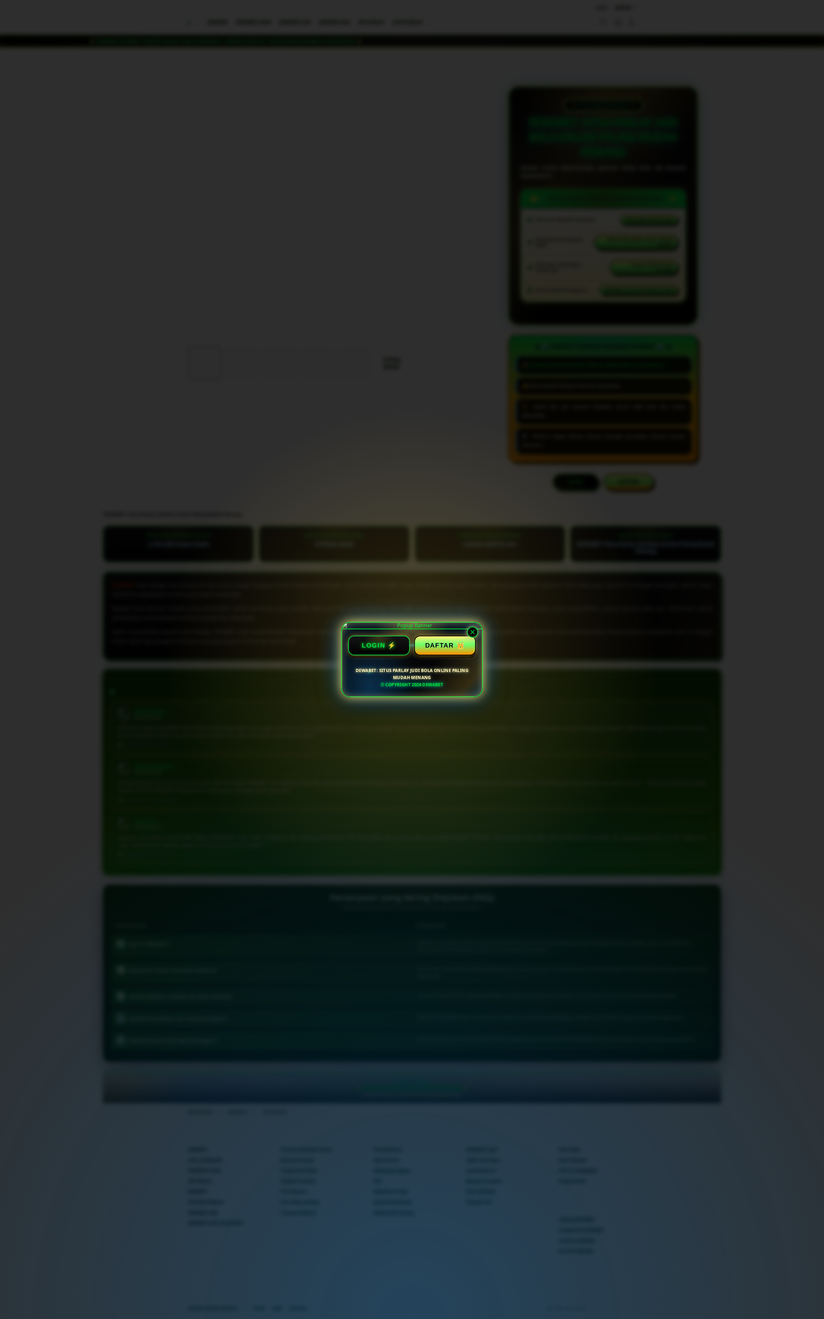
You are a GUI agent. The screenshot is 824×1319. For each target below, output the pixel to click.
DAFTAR (439, 645)
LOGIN (373, 645)
